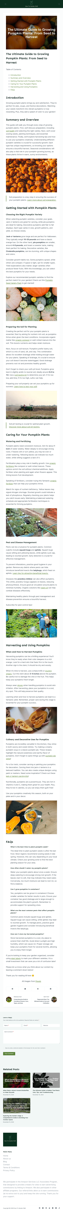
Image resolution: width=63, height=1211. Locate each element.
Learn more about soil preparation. (41, 200)
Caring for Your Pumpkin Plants (23, 84)
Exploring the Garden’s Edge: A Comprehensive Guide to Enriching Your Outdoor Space (15, 1117)
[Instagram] (52, 1208)
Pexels (38, 981)
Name (6, 1025)
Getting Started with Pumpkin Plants (25, 81)
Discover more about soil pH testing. (24, 427)
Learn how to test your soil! (25, 386)
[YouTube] (56, 1208)
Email (26, 1025)
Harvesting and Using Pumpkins (23, 87)
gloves (20, 685)
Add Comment (9, 1032)
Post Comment (9, 1053)
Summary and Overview (20, 78)
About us (7, 1159)
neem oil (44, 588)
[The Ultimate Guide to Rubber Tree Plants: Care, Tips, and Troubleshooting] (46, 1080)
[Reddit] (49, 1208)
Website (45, 1025)
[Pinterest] (38, 989)
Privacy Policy (9, 1170)
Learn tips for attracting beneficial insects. (30, 573)
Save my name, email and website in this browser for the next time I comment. (25, 1048)
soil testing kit (21, 375)
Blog (5, 1162)
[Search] (59, 4)
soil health (10, 131)
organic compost (22, 340)
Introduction (15, 75)
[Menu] (5, 4)
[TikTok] (59, 1208)
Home (5, 1156)
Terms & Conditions (11, 1167)
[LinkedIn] (50, 989)
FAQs (12, 90)
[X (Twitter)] (25, 989)
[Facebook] (12, 989)
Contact (6, 1165)
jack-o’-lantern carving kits (17, 776)
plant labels (16, 958)
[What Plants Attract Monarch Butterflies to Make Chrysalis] (16, 1080)
